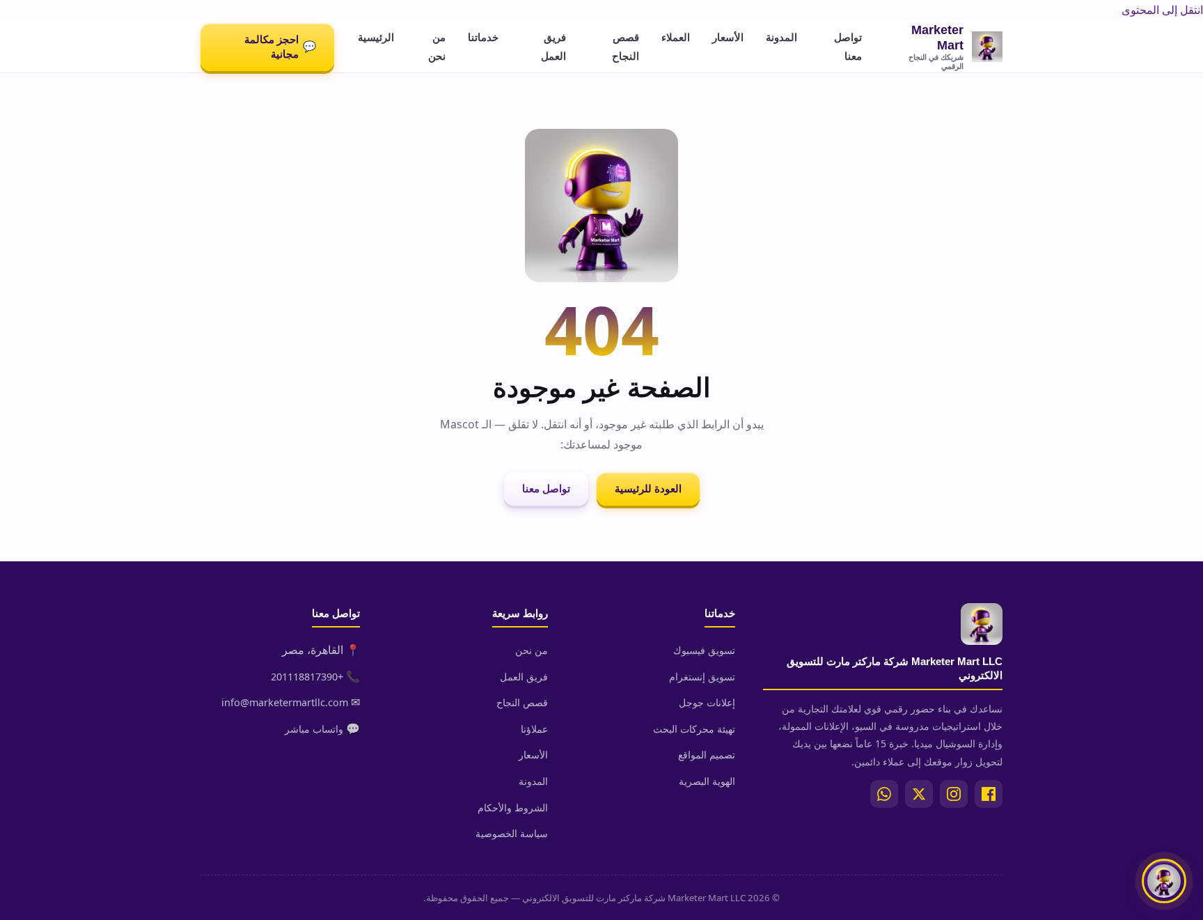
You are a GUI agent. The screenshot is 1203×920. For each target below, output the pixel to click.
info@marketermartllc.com (284, 702)
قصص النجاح (625, 46)
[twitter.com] (919, 794)
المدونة (781, 37)
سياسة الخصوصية (511, 833)
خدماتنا (483, 37)
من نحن (437, 46)
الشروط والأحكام (513, 807)
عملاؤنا (534, 728)
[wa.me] (884, 794)
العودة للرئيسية (648, 488)
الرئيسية (376, 37)
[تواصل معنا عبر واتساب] (1164, 881)
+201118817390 (307, 676)
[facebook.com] (988, 794)
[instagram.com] (954, 794)
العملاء (675, 37)
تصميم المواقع (706, 754)
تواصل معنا (848, 46)
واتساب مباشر (314, 728)
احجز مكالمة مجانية (280, 46)
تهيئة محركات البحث (694, 728)
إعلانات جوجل (707, 702)
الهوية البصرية (707, 781)
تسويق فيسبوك (704, 650)
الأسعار (728, 37)
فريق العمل (553, 46)
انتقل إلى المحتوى (1162, 9)
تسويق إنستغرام (702, 676)
